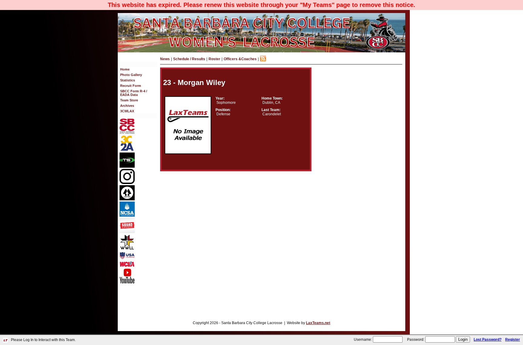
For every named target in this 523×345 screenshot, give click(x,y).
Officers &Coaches (240, 59)
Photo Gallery (131, 75)
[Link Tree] (127, 199)
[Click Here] (127, 232)
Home (125, 69)
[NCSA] (127, 215)
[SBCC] (127, 132)
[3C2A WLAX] (127, 150)
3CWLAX (127, 111)
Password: (415, 339)
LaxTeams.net (318, 323)
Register (512, 339)
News (165, 59)
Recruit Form (130, 85)
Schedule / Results (189, 59)
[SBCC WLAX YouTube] (127, 282)
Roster (214, 59)
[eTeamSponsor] (127, 166)
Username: (363, 339)
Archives (127, 105)
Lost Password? (488, 339)
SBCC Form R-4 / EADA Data (133, 93)
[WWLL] (127, 248)
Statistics (127, 80)
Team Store (129, 100)
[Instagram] (127, 183)
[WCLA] (127, 266)
